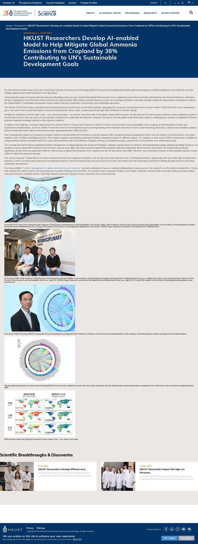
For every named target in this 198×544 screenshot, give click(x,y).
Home (9, 25)
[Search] (191, 13)
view (2, 463)
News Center (170, 13)
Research (150, 13)
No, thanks (186, 538)
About (90, 13)
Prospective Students (30, 2)
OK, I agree (169, 538)
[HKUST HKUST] (17, 13)
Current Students (55, 2)
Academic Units (110, 13)
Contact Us (9, 2)
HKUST (153, 3)
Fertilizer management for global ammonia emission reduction (51, 168)
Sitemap (41, 528)
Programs (132, 13)
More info (77, 539)
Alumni (72, 2)
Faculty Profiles (89, 2)
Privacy (30, 528)
